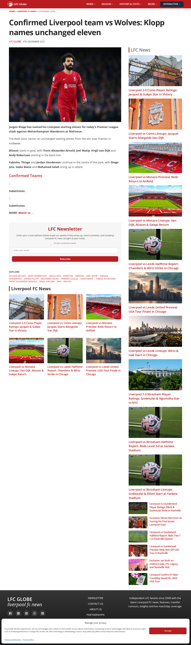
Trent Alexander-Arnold (23, 281)
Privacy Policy (28, 639)
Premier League (69, 278)
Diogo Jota (55, 275)
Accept (167, 630)
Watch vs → (26, 213)
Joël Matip (92, 275)
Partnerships (95, 614)
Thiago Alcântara (106, 278)
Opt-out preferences (12, 639)
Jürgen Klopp (31, 278)
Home (12, 11)
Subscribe (65, 259)
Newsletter (95, 598)
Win (59, 281)
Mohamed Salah (50, 278)
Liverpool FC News (26, 11)
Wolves (67, 281)
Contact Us (95, 603)
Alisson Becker (17, 275)
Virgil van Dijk (47, 281)
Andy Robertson (37, 275)
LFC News (140, 50)
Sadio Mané (86, 278)
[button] (91, 4)
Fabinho (79, 275)
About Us (96, 609)
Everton (68, 275)
